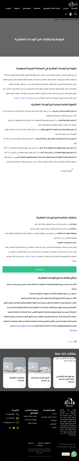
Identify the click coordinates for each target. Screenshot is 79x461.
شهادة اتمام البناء (31, 419)
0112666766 (10, 418)
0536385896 (10, 414)
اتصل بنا (8, 8)
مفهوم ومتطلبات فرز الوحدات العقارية (26, 97)
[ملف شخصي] (71, 4)
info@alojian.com (9, 422)
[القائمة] (76, 4)
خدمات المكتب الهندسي (51, 8)
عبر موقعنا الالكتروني (31, 256)
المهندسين (27, 8)
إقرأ (72, 386)
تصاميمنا (37, 8)
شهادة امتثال (32, 423)
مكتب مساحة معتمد (30, 416)
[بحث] (75, 14)
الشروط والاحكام (40, 444)
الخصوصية (47, 443)
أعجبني (71, 341)
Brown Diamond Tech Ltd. (43, 456)
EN (66, 14)
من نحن (65, 8)
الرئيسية (74, 8)
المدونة (17, 8)
